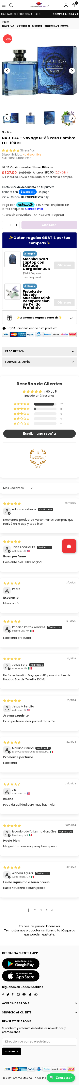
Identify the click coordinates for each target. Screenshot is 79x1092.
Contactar (64, 1077)
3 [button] (41, 910)
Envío (23, 177)
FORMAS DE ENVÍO (17, 362)
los (44, 1078)
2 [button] (35, 910)
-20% (8, 38)
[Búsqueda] (11, 5)
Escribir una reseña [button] (39, 433)
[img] (12, 504)
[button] (73, 5)
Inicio (5, 21)
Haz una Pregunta (51, 215)
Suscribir (11, 1051)
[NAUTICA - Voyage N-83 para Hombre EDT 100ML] (11, 118)
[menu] (3, 5)
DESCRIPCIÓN (14, 351)
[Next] (72, 71)
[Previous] (7, 71)
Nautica (7, 132)
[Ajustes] (66, 5)
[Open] (69, 546)
